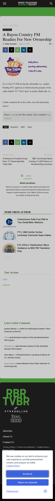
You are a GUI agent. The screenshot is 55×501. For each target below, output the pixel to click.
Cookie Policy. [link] (13, 465)
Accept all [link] (27, 473)
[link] (13, 491)
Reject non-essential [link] (27, 482)
